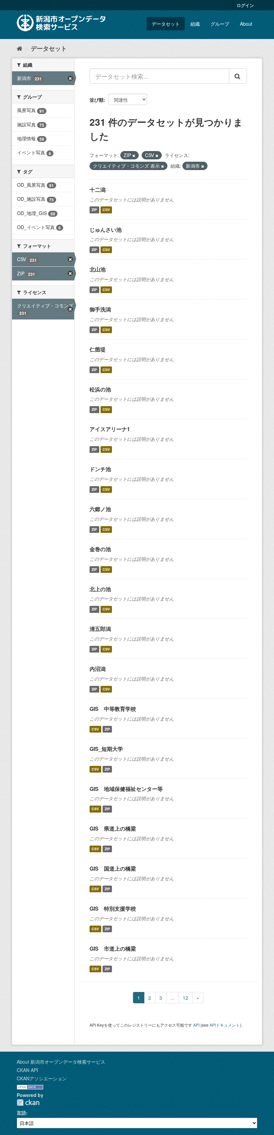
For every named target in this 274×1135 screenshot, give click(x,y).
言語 (21, 1112)
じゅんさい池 (106, 229)
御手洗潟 (100, 309)
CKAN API (27, 1070)
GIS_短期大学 (106, 749)
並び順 (97, 99)
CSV (106, 209)
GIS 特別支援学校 (113, 908)
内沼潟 (98, 669)
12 (185, 997)
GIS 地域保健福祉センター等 (126, 789)
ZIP (94, 209)
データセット (166, 23)
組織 (195, 23)
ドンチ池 (100, 469)
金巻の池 (100, 549)
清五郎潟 (100, 629)
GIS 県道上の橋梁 (113, 828)
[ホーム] (19, 48)
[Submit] (238, 76)
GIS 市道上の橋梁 (113, 948)
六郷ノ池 (100, 509)
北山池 (98, 269)
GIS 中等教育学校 (113, 709)
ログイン (245, 5)
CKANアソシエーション (42, 1078)
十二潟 (98, 189)
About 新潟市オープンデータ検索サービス (61, 1061)
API (196, 1025)
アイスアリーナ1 (110, 429)
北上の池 (100, 589)
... (172, 997)
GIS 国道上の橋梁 (113, 868)
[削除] (133, 155)
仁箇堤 (98, 349)
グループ (220, 23)
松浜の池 (100, 389)
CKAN (28, 1102)
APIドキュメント (225, 1025)
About (246, 23)
